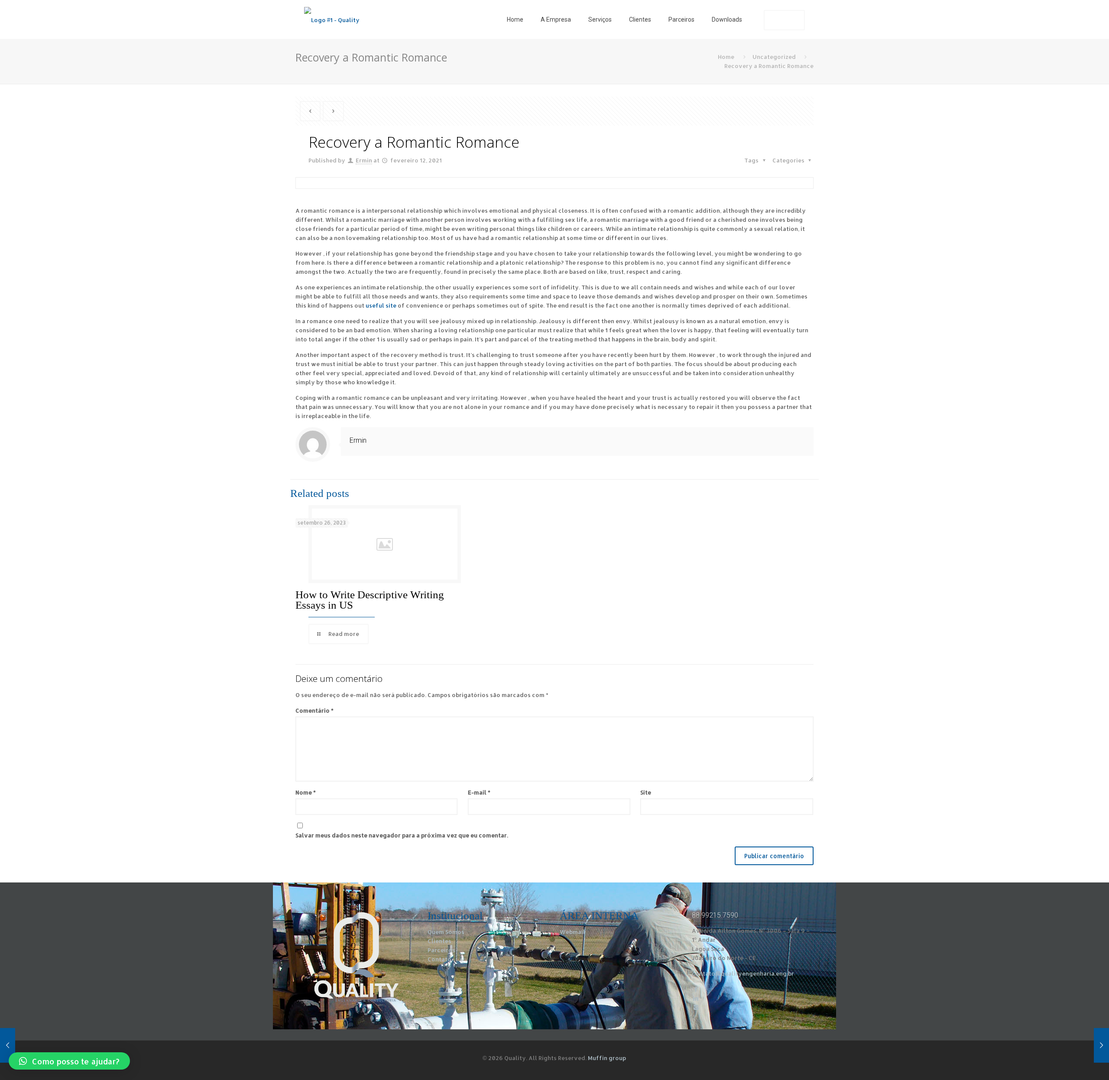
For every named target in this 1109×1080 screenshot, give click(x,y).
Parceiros (441, 950)
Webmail (572, 931)
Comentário (314, 710)
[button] (69, 1061)
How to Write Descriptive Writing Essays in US (369, 600)
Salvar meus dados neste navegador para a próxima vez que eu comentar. (401, 835)
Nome (305, 792)
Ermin (364, 160)
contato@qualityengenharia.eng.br (743, 973)
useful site (381, 305)
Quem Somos (446, 931)
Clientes (439, 940)
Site (645, 792)
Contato (439, 959)
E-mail (479, 792)
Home (726, 56)
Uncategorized (774, 56)
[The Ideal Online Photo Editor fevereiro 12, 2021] (25, 1045)
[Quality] (332, 19)
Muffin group (607, 1057)
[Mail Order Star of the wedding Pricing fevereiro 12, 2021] (1084, 1045)
